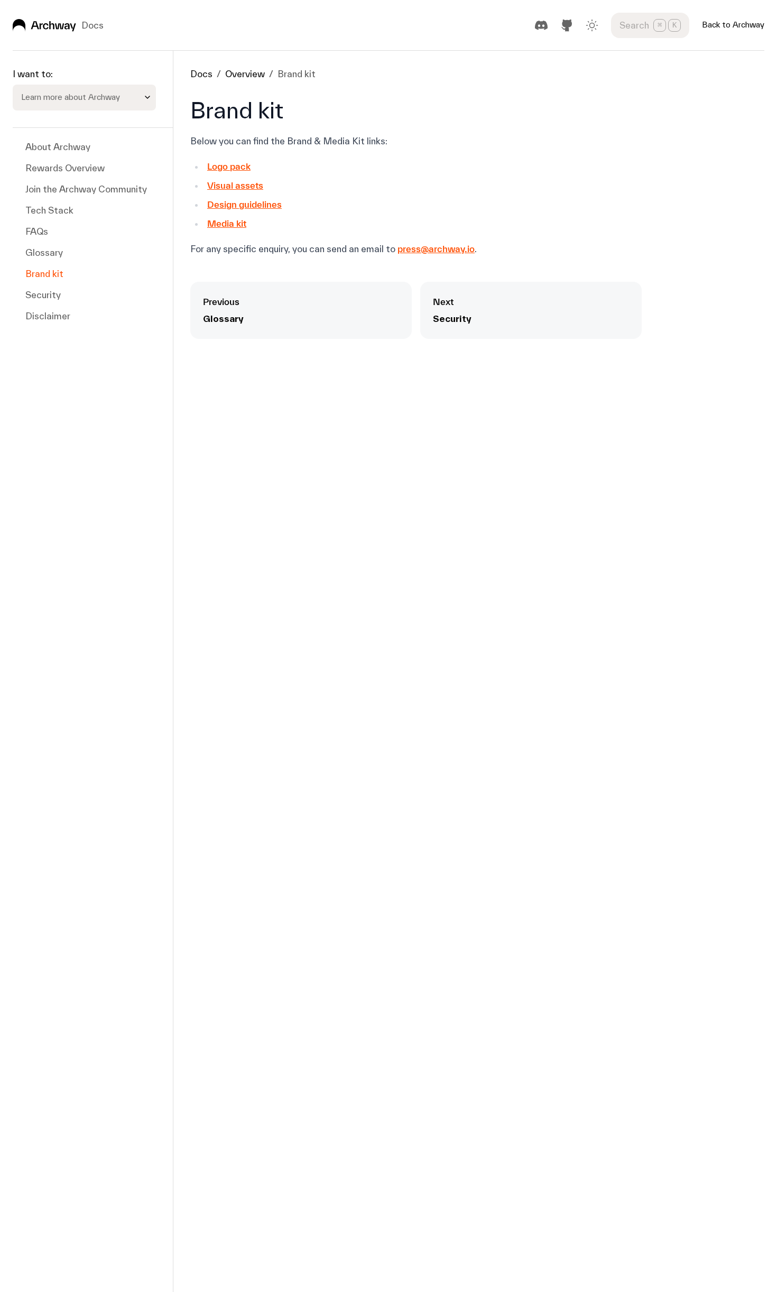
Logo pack (229, 166)
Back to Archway (733, 25)
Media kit (226, 223)
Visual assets (235, 185)
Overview (245, 74)
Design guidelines (244, 204)
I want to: (33, 74)
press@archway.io (436, 249)
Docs (201, 74)
